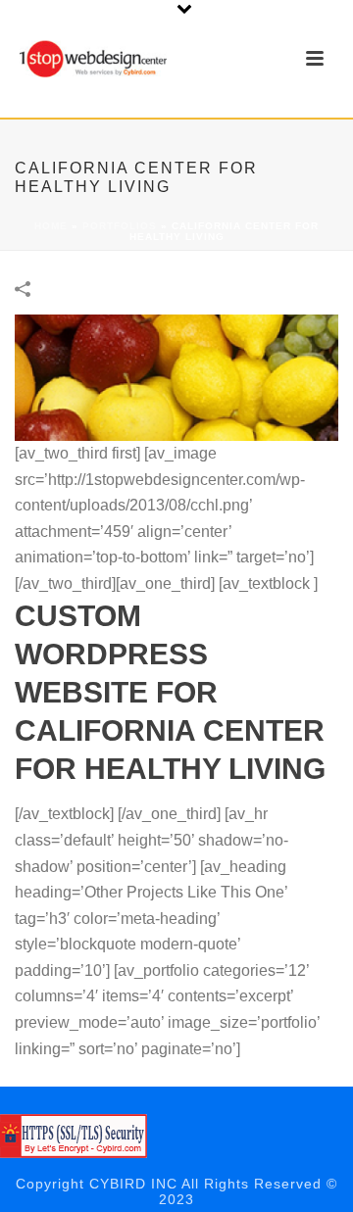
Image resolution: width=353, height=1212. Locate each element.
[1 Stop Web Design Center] (73, 1134)
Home (51, 225)
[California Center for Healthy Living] (176, 376)
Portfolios (119, 225)
